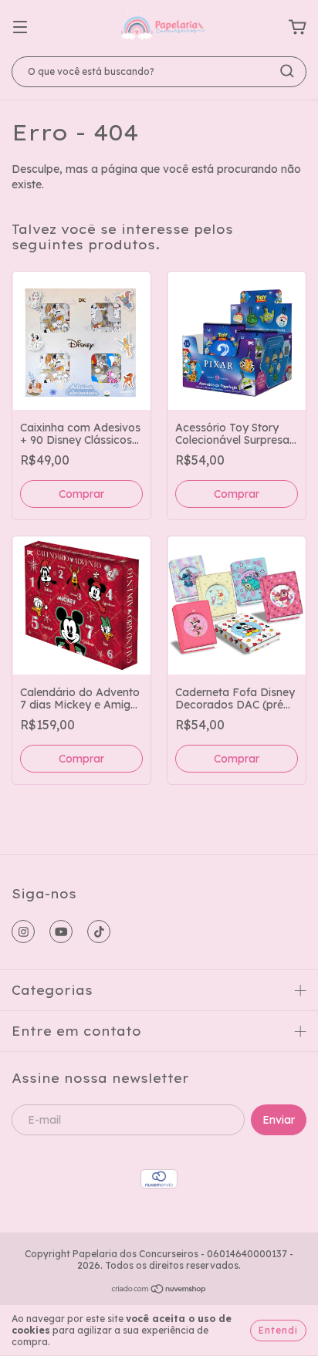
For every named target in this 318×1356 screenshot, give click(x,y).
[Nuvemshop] (159, 1291)
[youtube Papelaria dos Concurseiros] (61, 931)
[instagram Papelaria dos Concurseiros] (23, 931)
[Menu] (20, 28)
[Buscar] (287, 71)
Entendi (278, 1330)
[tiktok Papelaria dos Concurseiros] (98, 931)
